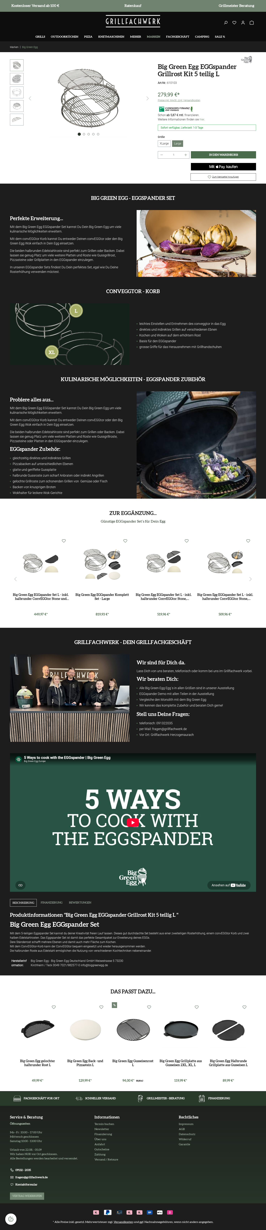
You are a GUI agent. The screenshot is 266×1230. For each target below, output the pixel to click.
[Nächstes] (147, 98)
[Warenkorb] (251, 22)
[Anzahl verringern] (161, 155)
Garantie (184, 1144)
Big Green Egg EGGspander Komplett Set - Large (102, 597)
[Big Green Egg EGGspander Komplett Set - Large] (102, 563)
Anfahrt (99, 1144)
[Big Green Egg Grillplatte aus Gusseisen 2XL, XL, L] (181, 1029)
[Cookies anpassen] (10, 1219)
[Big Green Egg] (246, 59)
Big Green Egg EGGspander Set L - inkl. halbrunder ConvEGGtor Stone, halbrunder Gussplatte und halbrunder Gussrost (164, 597)
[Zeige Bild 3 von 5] (89, 134)
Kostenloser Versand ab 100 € (34, 6)
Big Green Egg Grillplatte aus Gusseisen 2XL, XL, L (181, 1063)
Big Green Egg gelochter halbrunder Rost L (37, 1063)
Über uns (100, 1139)
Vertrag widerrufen (27, 1196)
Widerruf (185, 1139)
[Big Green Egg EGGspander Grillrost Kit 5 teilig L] (89, 98)
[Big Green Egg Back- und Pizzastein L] (85, 1029)
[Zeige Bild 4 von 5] (93, 134)
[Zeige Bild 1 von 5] (79, 134)
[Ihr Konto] (243, 22)
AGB (182, 1129)
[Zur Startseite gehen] (133, 21)
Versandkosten (123, 1222)
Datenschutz (187, 1134)
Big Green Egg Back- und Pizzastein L (85, 1063)
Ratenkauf (132, 6)
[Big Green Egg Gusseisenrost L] (133, 1029)
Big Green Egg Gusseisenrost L (132, 1063)
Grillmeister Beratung (235, 6)
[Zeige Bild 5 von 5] (98, 134)
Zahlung (99, 1154)
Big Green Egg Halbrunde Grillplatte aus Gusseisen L (228, 1063)
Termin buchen (104, 1124)
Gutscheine (101, 1149)
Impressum (186, 1124)
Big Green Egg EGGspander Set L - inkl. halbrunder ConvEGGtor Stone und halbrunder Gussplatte (41, 597)
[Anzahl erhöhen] (186, 155)
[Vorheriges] (30, 98)
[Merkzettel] (234, 22)
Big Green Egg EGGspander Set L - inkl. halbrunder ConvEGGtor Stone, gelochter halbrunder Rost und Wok (225, 597)
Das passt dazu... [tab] (133, 991)
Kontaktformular (26, 1184)
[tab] (23, 903)
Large (177, 143)
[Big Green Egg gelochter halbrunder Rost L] (37, 1029)
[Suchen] (225, 22)
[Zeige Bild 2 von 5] (84, 134)
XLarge (164, 143)
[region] (80, 98)
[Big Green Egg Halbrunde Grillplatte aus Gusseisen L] (228, 1029)
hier (202, 119)
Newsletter (101, 1129)
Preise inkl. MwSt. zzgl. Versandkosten (179, 100)
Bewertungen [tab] (80, 902)
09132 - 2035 (23, 1170)
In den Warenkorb (223, 154)
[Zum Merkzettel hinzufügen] (63, 541)
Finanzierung (103, 1134)
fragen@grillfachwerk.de (31, 1177)
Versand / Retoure (106, 1159)
